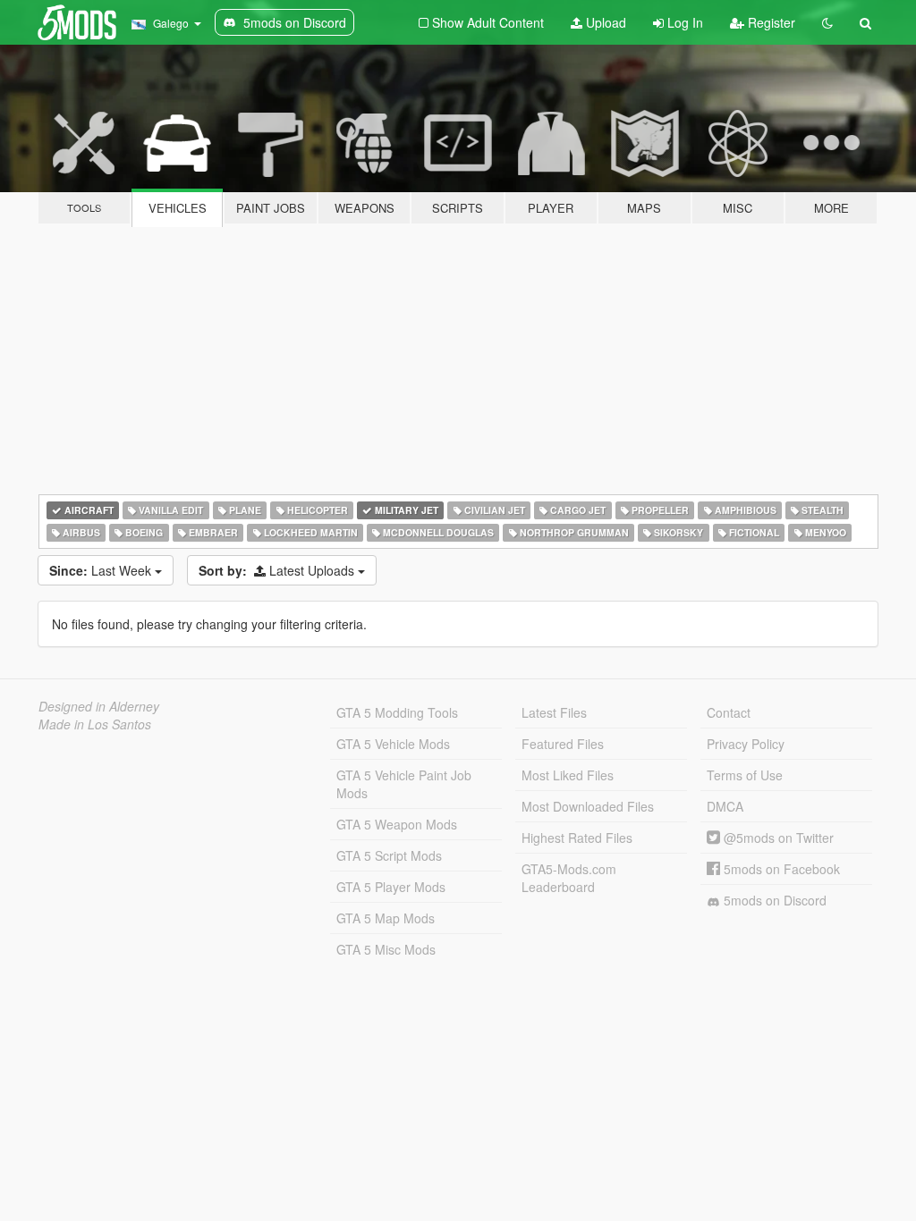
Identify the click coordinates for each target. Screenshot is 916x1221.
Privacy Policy (746, 744)
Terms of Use (745, 775)
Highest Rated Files (577, 837)
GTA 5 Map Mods (385, 918)
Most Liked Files (568, 775)
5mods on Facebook (780, 869)
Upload (604, 22)
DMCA (725, 806)
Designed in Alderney (98, 706)
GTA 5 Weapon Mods (396, 824)
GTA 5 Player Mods (390, 887)
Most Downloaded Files (588, 806)
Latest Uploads (278, 570)
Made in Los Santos (94, 724)
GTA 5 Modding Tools (397, 712)
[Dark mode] (827, 22)
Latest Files (554, 712)
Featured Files (563, 744)
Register (769, 22)
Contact (729, 712)
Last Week (102, 570)
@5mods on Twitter (777, 837)
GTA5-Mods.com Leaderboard (569, 878)
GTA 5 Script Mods (389, 855)
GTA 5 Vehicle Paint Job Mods (403, 784)
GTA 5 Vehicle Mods (393, 744)
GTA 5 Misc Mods (386, 949)
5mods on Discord (773, 900)
